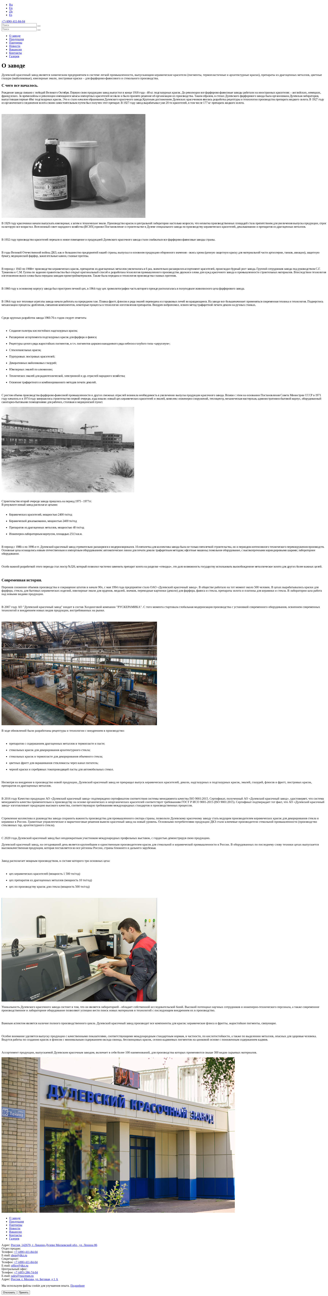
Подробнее (77, 1285)
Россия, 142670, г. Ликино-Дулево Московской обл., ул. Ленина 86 (54, 1245)
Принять (23, 1292)
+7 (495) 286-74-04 (26, 1272)
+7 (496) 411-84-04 (26, 1251)
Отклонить (9, 1292)
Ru (11, 4)
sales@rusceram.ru (22, 1275)
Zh (11, 11)
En (11, 8)
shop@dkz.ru (19, 1255)
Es (10, 15)
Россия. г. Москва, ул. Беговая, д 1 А (34, 1279)
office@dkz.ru (19, 1265)
